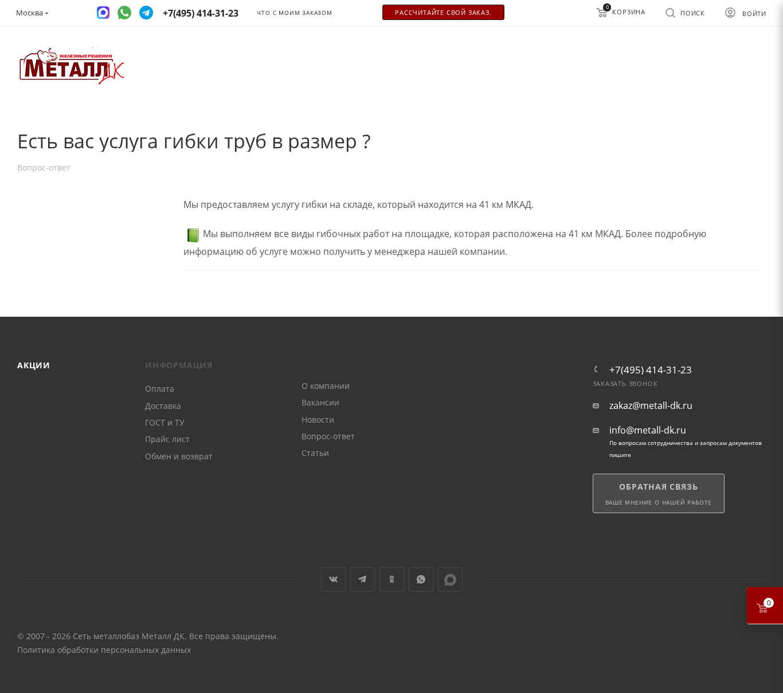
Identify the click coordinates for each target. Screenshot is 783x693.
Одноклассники (391, 579)
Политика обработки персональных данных (104, 649)
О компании (326, 385)
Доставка (163, 405)
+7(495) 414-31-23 (650, 370)
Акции (33, 365)
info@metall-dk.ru (647, 430)
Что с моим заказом (294, 13)
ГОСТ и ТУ (165, 422)
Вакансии (320, 402)
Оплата (159, 388)
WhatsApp (421, 579)
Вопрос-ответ (328, 436)
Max (450, 579)
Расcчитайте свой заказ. (443, 13)
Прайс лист (167, 439)
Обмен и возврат (179, 456)
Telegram (362, 579)
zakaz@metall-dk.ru (650, 406)
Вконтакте (333, 579)
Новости (318, 419)
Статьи (315, 452)
